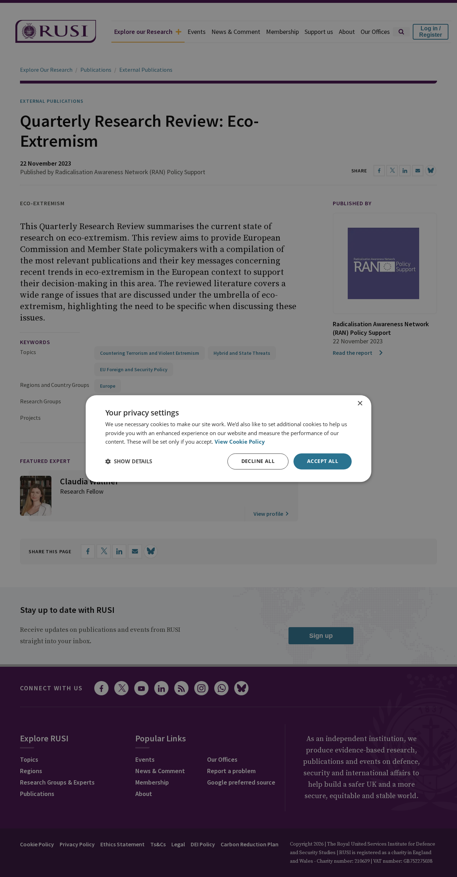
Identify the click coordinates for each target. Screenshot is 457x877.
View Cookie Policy (240, 441)
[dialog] (228, 438)
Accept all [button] (322, 461)
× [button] (359, 403)
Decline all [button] (258, 461)
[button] (128, 461)
